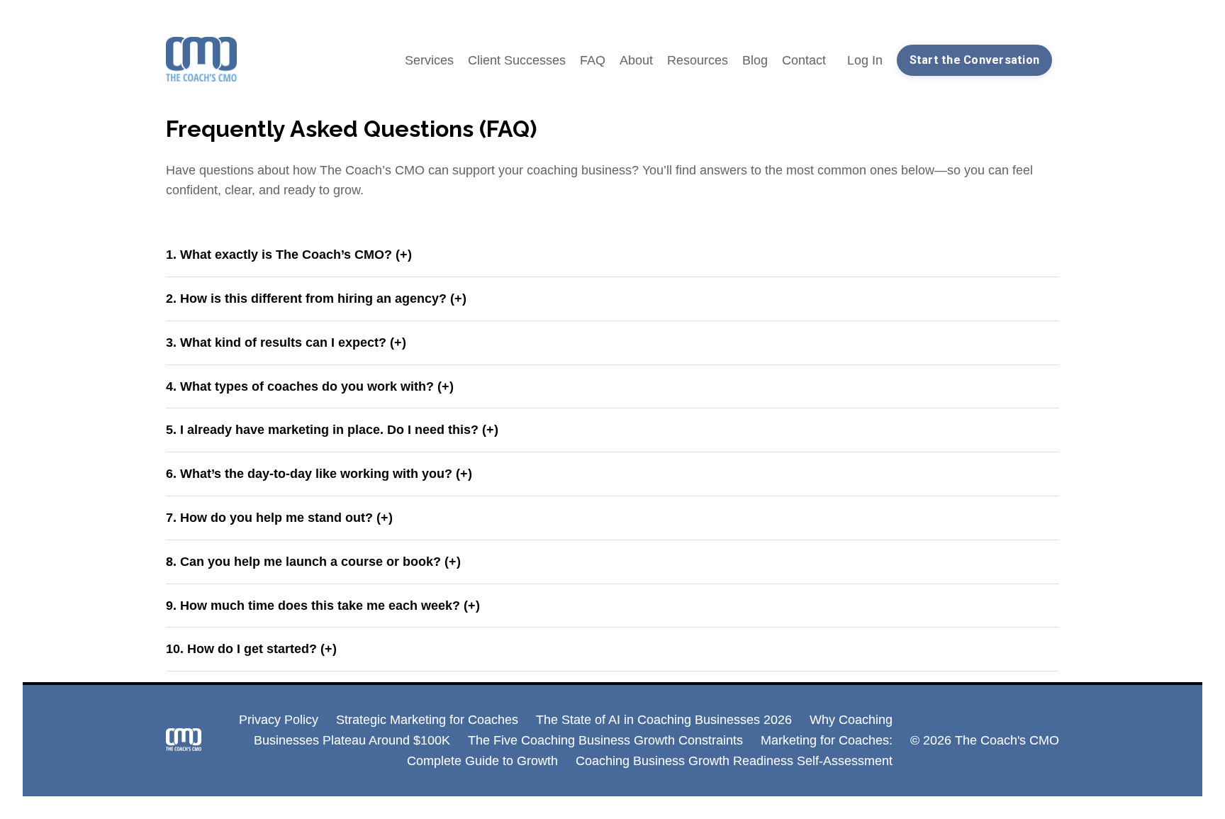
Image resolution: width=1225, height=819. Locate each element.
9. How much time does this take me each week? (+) (323, 605)
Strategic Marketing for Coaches (427, 720)
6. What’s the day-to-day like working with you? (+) (319, 474)
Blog (755, 60)
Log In (865, 60)
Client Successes (517, 60)
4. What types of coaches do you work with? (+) (310, 386)
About (636, 60)
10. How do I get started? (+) (251, 649)
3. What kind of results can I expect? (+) (286, 342)
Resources (697, 60)
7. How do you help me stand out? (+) (279, 518)
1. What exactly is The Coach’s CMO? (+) (289, 254)
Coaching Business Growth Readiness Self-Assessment (734, 761)
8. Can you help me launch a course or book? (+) (313, 562)
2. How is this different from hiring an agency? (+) (316, 298)
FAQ (592, 60)
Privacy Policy (278, 720)
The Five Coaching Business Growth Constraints (605, 740)
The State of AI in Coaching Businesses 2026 (664, 720)
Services (429, 60)
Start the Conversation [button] (975, 60)
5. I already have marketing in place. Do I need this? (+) (332, 430)
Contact (804, 60)
